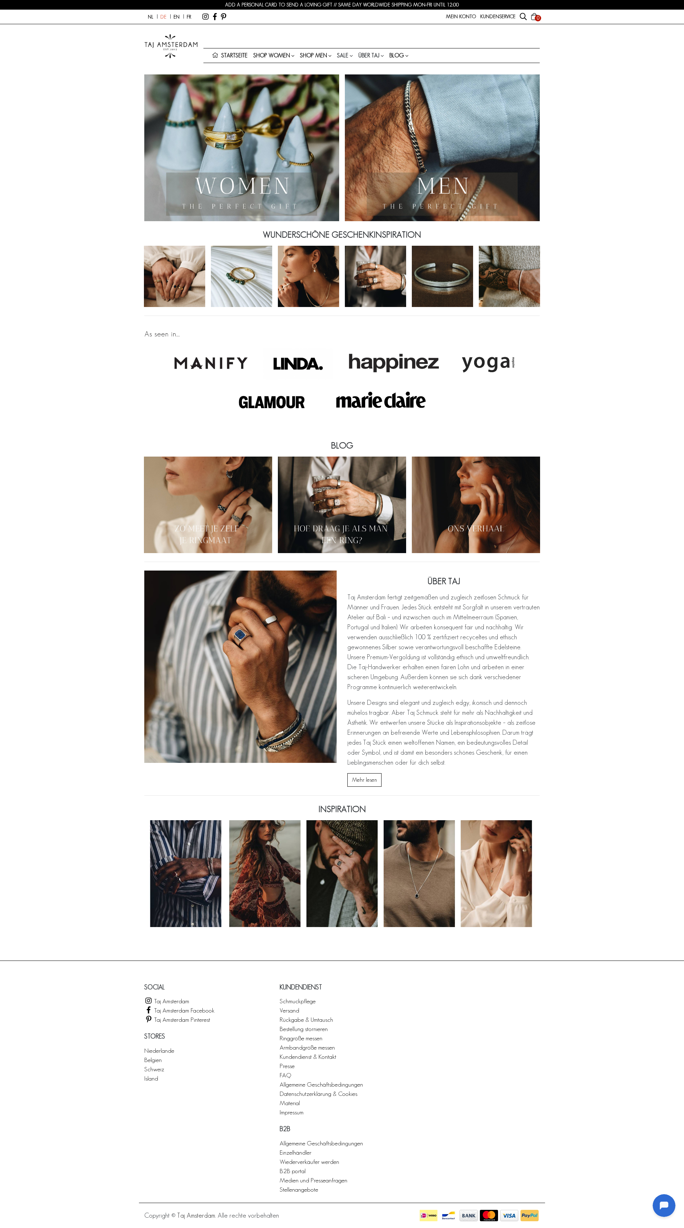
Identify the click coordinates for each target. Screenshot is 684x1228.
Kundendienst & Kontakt (308, 1056)
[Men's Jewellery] (442, 147)
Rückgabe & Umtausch (306, 1019)
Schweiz (154, 1069)
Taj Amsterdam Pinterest (181, 1019)
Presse (287, 1065)
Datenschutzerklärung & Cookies (318, 1093)
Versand (289, 1010)
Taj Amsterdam (171, 1001)
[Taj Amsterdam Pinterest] (223, 17)
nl (150, 17)
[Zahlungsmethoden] (428, 1215)
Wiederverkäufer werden (309, 1161)
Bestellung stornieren (304, 1028)
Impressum (292, 1112)
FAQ (285, 1075)
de (163, 17)
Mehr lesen (364, 780)
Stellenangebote (299, 1189)
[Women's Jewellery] (241, 147)
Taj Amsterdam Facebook (183, 1010)
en (176, 17)
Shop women (271, 55)
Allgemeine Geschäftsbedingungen (321, 1084)
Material (290, 1102)
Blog (396, 55)
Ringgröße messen (301, 1038)
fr (189, 17)
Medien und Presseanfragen (313, 1180)
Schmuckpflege (298, 1001)
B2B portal (293, 1170)
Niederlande (159, 1050)
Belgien (153, 1059)
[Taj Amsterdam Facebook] (215, 17)
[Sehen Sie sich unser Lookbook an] (342, 873)
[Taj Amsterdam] (205, 17)
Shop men (313, 55)
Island (151, 1078)
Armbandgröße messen (307, 1047)
